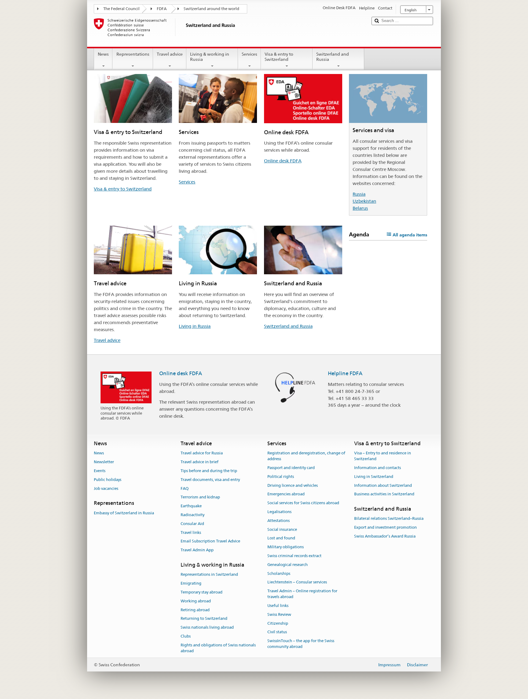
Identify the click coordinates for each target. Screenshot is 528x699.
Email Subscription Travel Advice (210, 541)
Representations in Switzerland (209, 574)
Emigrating (191, 583)
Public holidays (107, 479)
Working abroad (196, 601)
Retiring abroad (195, 610)
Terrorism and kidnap (200, 497)
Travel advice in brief (199, 462)
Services (249, 54)
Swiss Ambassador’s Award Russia (385, 536)
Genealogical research (287, 564)
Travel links (191, 532)
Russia (359, 194)
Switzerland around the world (211, 8)
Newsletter (104, 462)
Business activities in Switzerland (384, 494)
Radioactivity (192, 514)
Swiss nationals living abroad (207, 627)
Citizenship (277, 623)
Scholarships (278, 573)
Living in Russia (195, 326)
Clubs (186, 636)
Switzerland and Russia (332, 57)
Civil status (277, 632)
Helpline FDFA (345, 373)
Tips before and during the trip (209, 470)
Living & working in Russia (209, 57)
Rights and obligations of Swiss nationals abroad (218, 648)
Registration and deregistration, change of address (306, 456)
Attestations (278, 520)
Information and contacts (377, 467)
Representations (132, 54)
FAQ (185, 488)
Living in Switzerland (373, 476)
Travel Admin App (197, 550)
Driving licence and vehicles (292, 485)
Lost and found (281, 538)
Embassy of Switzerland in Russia (124, 513)
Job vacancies (106, 488)
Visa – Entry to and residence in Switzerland (382, 456)
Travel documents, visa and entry (210, 479)
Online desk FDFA (283, 161)
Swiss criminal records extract (294, 555)
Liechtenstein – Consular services (297, 582)
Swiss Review (279, 614)
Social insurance (282, 529)
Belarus (360, 208)
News (103, 54)
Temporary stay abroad (201, 592)
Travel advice (170, 54)
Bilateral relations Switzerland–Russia (389, 518)
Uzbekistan (364, 201)
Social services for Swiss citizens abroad (303, 503)
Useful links (277, 605)
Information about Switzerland (383, 485)
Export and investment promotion (385, 527)
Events (99, 470)
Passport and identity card (291, 467)
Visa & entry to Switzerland (279, 57)
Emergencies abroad (286, 494)
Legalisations (279, 511)
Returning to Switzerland (204, 618)
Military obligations (285, 547)
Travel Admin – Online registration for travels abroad (302, 594)
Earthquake (191, 506)
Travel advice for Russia (202, 453)
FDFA (162, 8)
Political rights (280, 476)
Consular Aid (192, 523)
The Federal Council (121, 8)
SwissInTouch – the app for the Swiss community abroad (300, 643)
